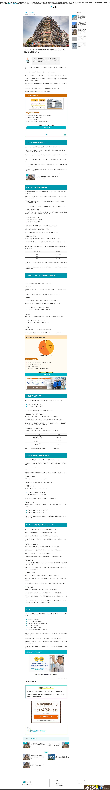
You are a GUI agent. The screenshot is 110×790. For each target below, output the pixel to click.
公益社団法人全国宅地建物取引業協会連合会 (36, 731)
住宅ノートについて (59, 783)
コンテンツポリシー (81, 780)
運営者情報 (57, 782)
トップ (56, 780)
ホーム (26, 12)
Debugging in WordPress (12, 3)
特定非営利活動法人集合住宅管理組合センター (36, 730)
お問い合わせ (79, 783)
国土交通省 (29, 728)
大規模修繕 (32, 12)
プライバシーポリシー (59, 785)
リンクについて (80, 782)
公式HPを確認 (45, 127)
